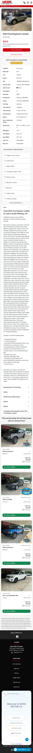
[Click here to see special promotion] (16, 6)
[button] (24, 2)
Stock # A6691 (5, 497)
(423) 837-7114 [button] (18, 652)
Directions (16, 687)
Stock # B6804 (5, 545)
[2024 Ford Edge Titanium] (16, 483)
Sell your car (16, 682)
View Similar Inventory (16, 54)
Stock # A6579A (6, 593)
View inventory (16, 664)
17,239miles (27, 550)
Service (16, 673)
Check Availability (10, 467)
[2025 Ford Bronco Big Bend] (16, 435)
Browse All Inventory (16, 50)
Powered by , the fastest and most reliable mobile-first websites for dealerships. (16, 745)
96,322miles (27, 598)
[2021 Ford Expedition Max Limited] (16, 579)
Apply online (16, 677)
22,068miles (27, 454)
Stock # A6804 (5, 449)
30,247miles (27, 502)
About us (16, 668)
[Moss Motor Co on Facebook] (16, 636)
